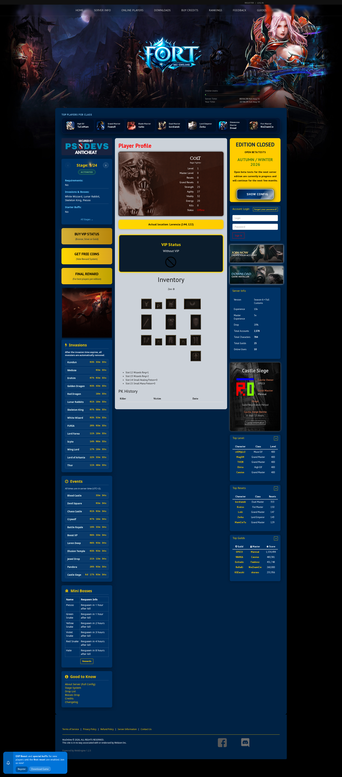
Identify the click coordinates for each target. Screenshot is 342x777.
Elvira (240, 467)
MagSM (240, 457)
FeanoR (112, 126)
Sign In (238, 235)
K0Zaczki (239, 572)
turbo (141, 126)
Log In (260, 2)
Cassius (240, 472)
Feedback (239, 10)
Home (79, 10)
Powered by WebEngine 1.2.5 (76, 750)
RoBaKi (239, 567)
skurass (255, 572)
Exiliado (239, 562)
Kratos (240, 507)
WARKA (239, 557)
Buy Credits (189, 10)
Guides (261, 10)
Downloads (162, 10)
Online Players (132, 10)
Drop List (70, 691)
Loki (240, 512)
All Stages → (87, 219)
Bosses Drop (72, 695)
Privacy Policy (89, 729)
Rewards (86, 661)
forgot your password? (265, 209)
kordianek (174, 126)
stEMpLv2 (240, 451)
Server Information (127, 729)
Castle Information (255, 422)
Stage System (73, 687)
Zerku (203, 126)
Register (249, 2)
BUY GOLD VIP (25, 769)
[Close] (63, 749)
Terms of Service (70, 729)
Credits (69, 698)
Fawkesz (255, 562)
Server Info (102, 10)
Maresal (262, 394)
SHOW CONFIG (257, 194)
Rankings (215, 10)
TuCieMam (83, 126)
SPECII (261, 383)
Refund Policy (107, 729)
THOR (240, 462)
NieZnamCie (267, 126)
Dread (233, 128)
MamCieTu (240, 522)
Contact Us (146, 729)
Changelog (71, 702)
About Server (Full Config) (80, 684)
